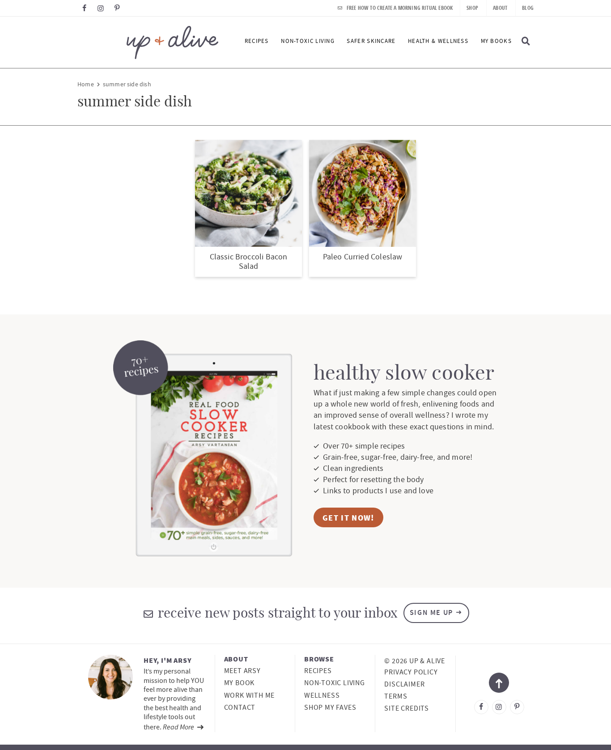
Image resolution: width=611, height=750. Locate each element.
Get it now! (348, 518)
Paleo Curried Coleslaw (363, 257)
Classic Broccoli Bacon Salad (249, 262)
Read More (179, 726)
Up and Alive (147, 42)
